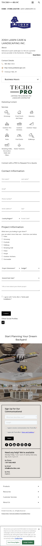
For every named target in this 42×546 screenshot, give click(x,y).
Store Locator (13, 9)
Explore (7, 474)
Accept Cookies (28, 542)
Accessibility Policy (25, 513)
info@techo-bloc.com (12, 468)
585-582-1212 (9, 64)
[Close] (39, 529)
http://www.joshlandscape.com (14, 68)
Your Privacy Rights (13, 542)
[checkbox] (21, 248)
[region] (21, 536)
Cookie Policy (19, 538)
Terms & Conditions (14, 513)
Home (4, 9)
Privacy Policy (5, 513)
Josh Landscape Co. (28, 9)
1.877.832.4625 (10, 462)
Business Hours (12, 79)
